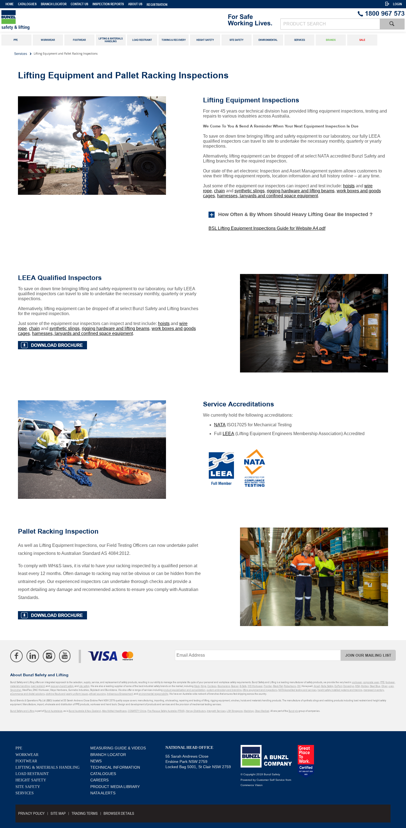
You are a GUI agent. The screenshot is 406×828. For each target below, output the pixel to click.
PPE (18, 748)
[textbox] (330, 24)
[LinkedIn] (33, 656)
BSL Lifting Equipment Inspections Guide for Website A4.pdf (267, 228)
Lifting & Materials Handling (47, 767)
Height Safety (30, 780)
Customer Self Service (271, 779)
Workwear (26, 755)
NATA (220, 424)
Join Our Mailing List (368, 655)
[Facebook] (16, 656)
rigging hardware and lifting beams (300, 190)
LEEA (228, 433)
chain (219, 190)
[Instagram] (49, 656)
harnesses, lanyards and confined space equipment (267, 195)
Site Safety (27, 787)
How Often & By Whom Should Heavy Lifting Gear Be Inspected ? (296, 214)
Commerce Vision (252, 785)
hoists (349, 185)
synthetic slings (249, 190)
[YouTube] (64, 656)
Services (24, 793)
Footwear (26, 761)
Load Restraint (32, 774)
